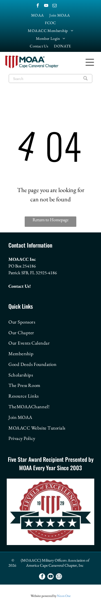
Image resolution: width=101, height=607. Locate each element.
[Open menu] (89, 62)
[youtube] (46, 6)
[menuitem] (37, 15)
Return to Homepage (50, 220)
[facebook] (38, 6)
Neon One (64, 596)
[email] (54, 6)
